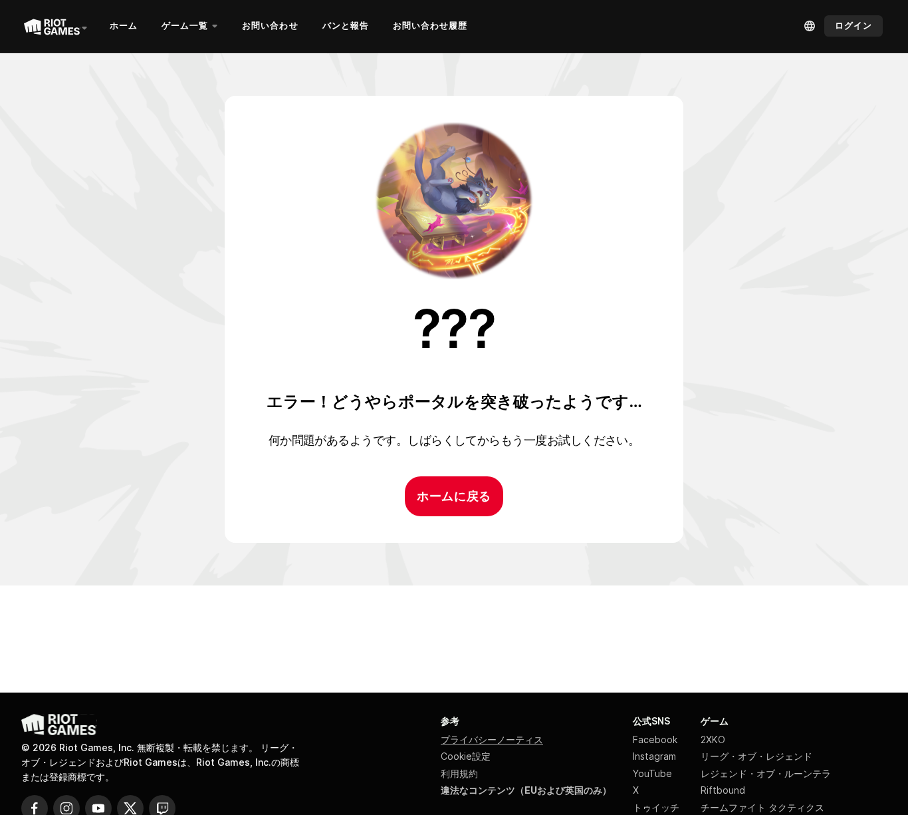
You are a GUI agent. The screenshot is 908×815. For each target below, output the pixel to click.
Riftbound (723, 790)
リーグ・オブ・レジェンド (756, 756)
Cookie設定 (466, 756)
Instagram (654, 756)
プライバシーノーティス (492, 739)
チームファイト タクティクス (762, 807)
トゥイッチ (656, 807)
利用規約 (459, 773)
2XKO (713, 739)
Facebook (655, 739)
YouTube (652, 773)
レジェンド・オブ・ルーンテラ (766, 773)
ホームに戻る (454, 496)
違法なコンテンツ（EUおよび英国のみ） (526, 790)
